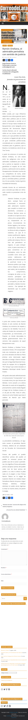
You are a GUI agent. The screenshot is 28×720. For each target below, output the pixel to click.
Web (2, 581)
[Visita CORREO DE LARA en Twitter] (4, 689)
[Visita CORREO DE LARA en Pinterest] (9, 689)
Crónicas (4, 45)
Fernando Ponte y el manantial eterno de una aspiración (14, 660)
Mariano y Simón (5, 650)
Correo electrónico (6, 574)
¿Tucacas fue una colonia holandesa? (15, 510)
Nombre (3, 567)
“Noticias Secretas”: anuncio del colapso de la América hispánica (14, 505)
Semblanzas (10, 45)
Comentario (4, 549)
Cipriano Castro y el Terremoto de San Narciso (11, 652)
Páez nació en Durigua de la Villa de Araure (11, 656)
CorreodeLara (13, 57)
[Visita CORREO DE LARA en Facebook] (6, 689)
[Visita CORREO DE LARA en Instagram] (2, 689)
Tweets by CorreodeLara (6, 680)
